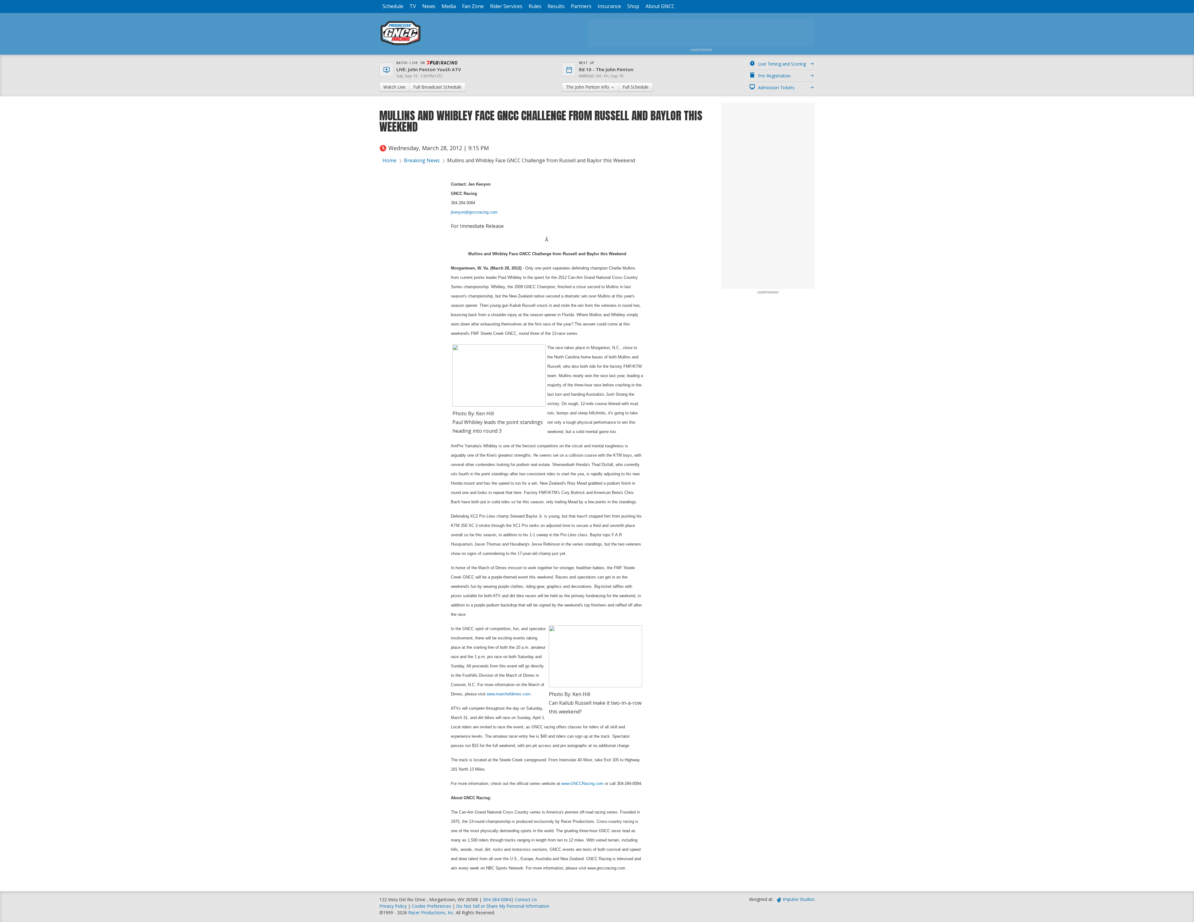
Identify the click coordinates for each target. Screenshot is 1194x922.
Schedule (392, 6)
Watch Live (394, 87)
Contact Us (526, 899)
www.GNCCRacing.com (582, 783)
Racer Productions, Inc (431, 912)
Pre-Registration (774, 76)
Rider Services (506, 6)
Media (449, 6)
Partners (581, 6)
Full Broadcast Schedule (437, 87)
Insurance (609, 6)
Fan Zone (473, 6)
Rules (535, 6)
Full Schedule (635, 87)
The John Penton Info (588, 87)
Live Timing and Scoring (782, 64)
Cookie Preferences (432, 906)
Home (389, 160)
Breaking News (422, 160)
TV (413, 6)
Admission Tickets (776, 87)
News (428, 6)
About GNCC (660, 6)
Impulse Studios (799, 899)
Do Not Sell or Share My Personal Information (502, 906)
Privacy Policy (393, 906)
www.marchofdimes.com (508, 694)
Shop (633, 6)
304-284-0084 (497, 899)
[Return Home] (400, 45)
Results (556, 6)
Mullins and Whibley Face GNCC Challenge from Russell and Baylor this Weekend (541, 160)
